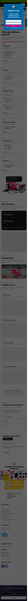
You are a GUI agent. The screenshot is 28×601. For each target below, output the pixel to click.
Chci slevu (13, 25)
